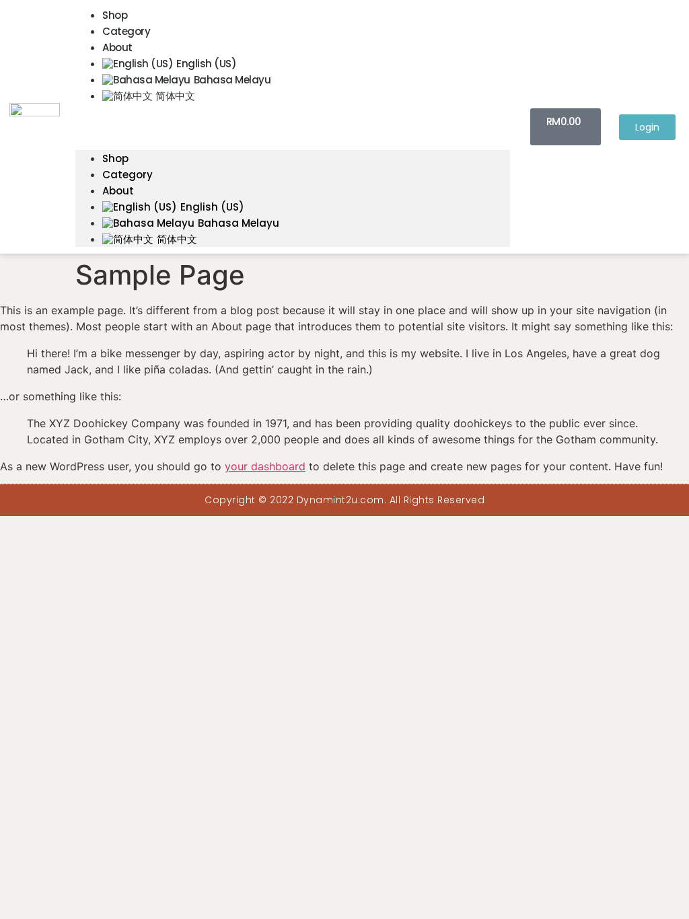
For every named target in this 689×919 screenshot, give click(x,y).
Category (126, 31)
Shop (114, 15)
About (117, 47)
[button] (292, 112)
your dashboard (265, 466)
